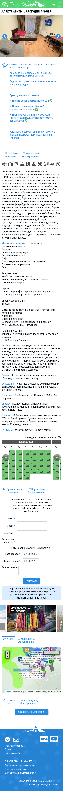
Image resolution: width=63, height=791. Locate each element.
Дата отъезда (11, 561)
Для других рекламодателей (21, 772)
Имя (11, 518)
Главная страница (15, 745)
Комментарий (9, 569)
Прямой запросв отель (15, 491)
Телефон (9, 533)
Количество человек (8, 541)
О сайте (9, 749)
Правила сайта (13, 753)
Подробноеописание (11, 155)
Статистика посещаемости (20, 765)
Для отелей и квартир (17, 769)
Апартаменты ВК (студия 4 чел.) (26, 11)
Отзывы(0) (11, 702)
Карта (9, 638)
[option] (31, 36)
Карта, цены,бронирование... (31, 155)
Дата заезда (12, 553)
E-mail (10, 525)
